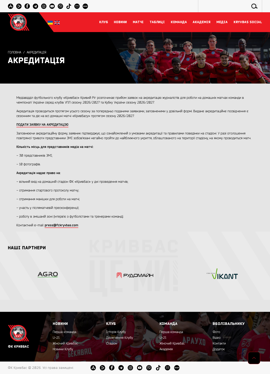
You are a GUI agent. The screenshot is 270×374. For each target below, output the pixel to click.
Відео (217, 338)
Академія (166, 349)
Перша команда (64, 332)
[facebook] (27, 6)
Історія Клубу (116, 332)
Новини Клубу (63, 349)
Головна (14, 52)
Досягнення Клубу (119, 338)
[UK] (50, 22)
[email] (77, 6)
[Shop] (85, 6)
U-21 (56, 338)
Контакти (219, 343)
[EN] (57, 22)
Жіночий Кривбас (65, 343)
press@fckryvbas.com (61, 225)
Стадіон (111, 343)
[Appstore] (10, 6)
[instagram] (43, 6)
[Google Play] (19, 6)
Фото (216, 332)
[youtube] (52, 6)
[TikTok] (68, 6)
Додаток (219, 349)
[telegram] (35, 6)
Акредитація (36, 52)
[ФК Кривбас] (18, 22)
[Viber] (60, 6)
